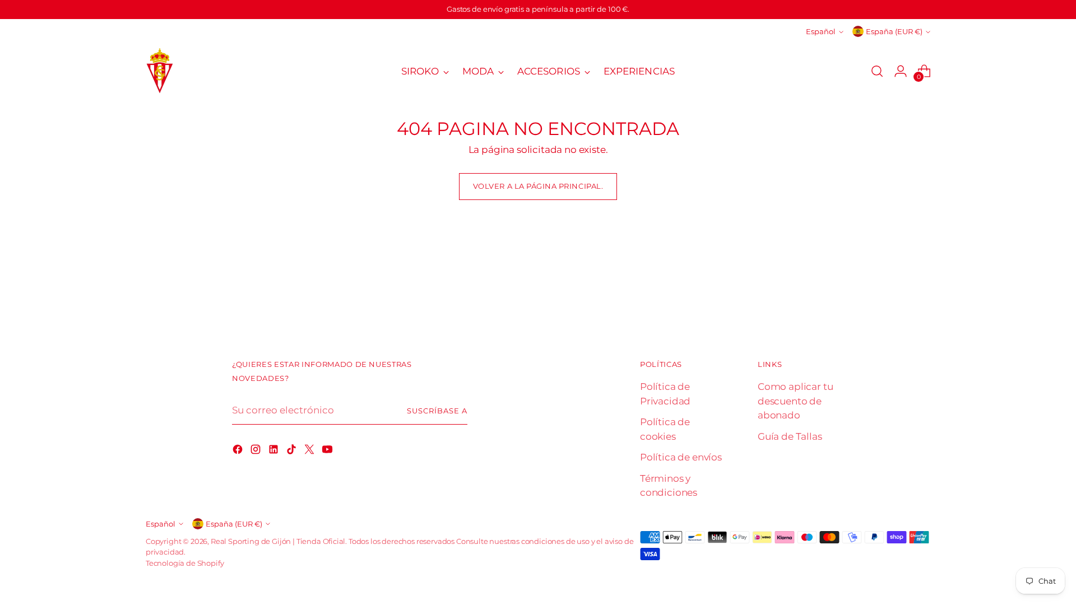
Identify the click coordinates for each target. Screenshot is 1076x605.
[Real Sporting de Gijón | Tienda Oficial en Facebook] (238, 451)
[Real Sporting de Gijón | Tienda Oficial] (160, 71)
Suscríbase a (437, 410)
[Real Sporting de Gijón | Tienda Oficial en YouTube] (328, 451)
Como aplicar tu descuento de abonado (795, 401)
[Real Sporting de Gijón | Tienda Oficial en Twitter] (310, 451)
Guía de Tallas (790, 436)
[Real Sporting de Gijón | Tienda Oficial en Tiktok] (292, 451)
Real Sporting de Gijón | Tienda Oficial (278, 541)
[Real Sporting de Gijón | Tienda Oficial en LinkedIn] (274, 451)
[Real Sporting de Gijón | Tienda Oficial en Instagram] (256, 451)
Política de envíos (681, 457)
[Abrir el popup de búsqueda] (877, 71)
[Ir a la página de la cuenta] (900, 71)
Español (821, 31)
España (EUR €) (894, 31)
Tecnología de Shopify (185, 563)
